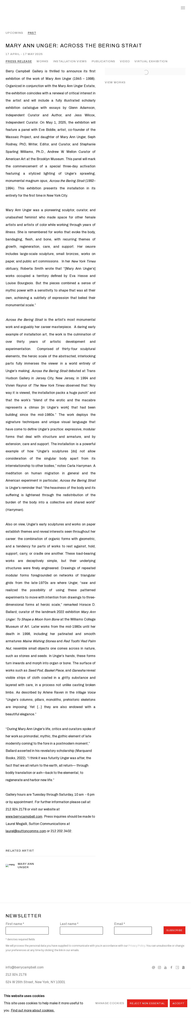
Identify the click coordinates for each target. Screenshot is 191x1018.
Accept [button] (178, 1003)
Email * (119, 924)
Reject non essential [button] (147, 1003)
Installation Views (70, 61)
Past (32, 32)
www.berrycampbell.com (24, 816)
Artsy (177, 968)
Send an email (153, 968)
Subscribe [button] (174, 930)
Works (42, 61)
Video (125, 61)
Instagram (159, 968)
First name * (15, 924)
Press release (19, 61)
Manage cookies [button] (109, 1003)
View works (115, 82)
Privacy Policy (136, 945)
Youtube (165, 968)
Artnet (183, 968)
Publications (103, 61)
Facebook (171, 968)
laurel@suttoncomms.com (26, 831)
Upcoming (14, 32)
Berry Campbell (35, 8)
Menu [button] (182, 8)
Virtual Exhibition (150, 61)
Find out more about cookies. (33, 1010)
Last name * (69, 924)
